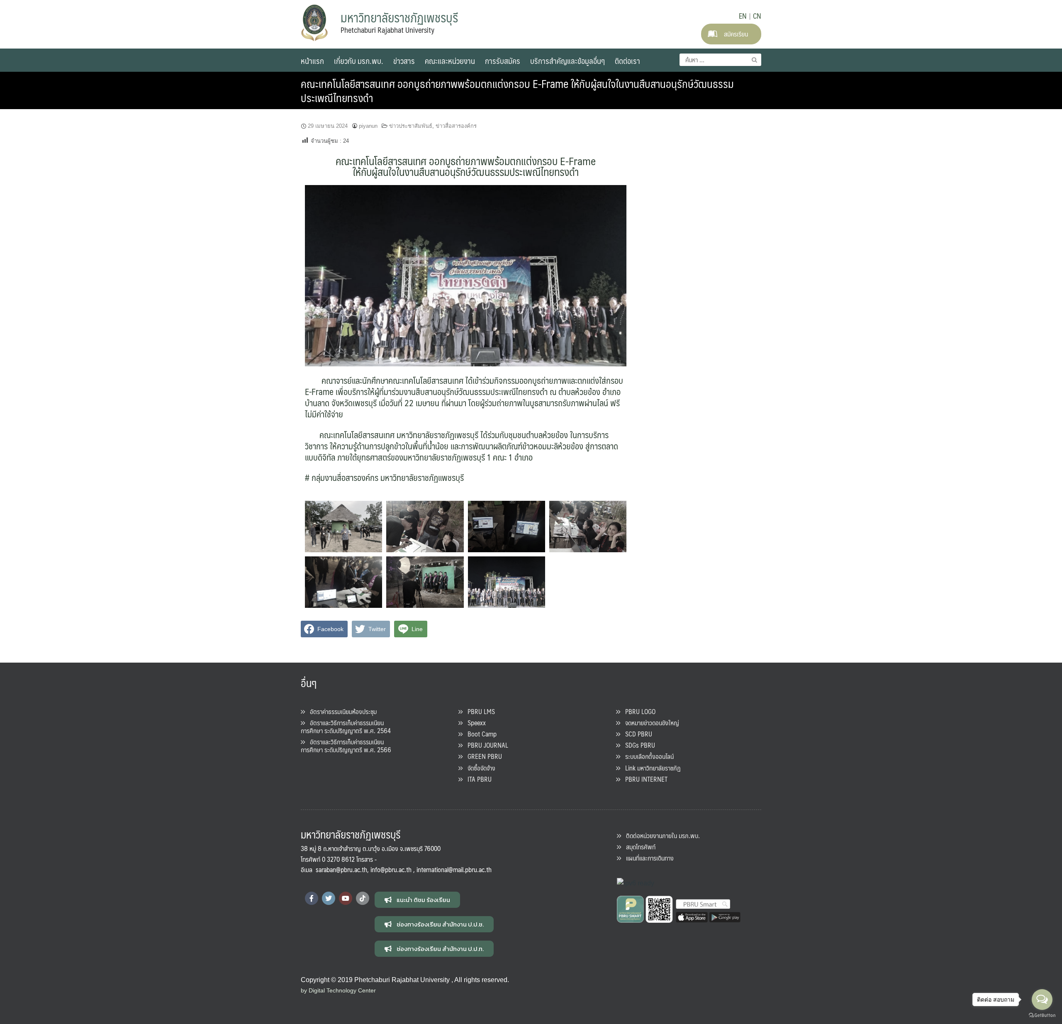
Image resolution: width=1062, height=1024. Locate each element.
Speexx (474, 722)
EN (743, 16)
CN (757, 16)
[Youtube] (345, 898)
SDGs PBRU (637, 745)
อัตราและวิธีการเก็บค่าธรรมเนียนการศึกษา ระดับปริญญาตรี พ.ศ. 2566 (346, 745)
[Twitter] (328, 898)
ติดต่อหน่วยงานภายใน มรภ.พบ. (660, 835)
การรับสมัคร (502, 60)
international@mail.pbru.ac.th (454, 869)
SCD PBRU (636, 733)
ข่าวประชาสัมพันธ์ (410, 126)
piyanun (368, 126)
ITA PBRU (477, 779)
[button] (417, 900)
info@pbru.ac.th (391, 869)
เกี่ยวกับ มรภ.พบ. (358, 60)
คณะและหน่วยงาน (450, 60)
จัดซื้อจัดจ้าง (479, 767)
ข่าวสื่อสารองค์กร (456, 126)
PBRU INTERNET (643, 779)
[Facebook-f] (311, 898)
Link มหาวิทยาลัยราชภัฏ (650, 767)
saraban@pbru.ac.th (341, 869)
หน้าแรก (312, 60)
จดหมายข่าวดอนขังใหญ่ (649, 722)
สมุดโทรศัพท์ (638, 846)
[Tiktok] (362, 898)
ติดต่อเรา (627, 60)
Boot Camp (480, 733)
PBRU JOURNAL (485, 745)
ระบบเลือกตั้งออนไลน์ (647, 756)
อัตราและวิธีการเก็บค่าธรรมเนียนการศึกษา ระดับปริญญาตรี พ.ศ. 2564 (346, 726)
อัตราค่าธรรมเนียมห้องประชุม (341, 711)
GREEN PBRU (482, 756)
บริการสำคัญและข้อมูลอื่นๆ (567, 60)
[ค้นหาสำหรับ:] (720, 60)
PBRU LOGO (637, 711)
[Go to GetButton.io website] (1042, 1015)
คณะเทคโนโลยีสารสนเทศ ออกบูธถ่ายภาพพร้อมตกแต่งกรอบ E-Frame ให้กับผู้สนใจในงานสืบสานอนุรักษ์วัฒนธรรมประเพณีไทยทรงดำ (517, 90)
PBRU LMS (479, 711)
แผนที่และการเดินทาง (647, 857)
